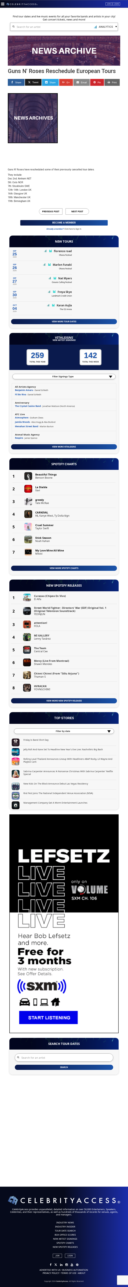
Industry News (65, 1222)
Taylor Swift (42, 528)
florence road (63, 251)
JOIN (57, 1256)
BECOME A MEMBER (64, 222)
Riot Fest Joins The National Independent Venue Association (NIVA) (58, 793)
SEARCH (64, 1067)
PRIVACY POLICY (51, 1273)
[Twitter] (56, 1265)
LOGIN (70, 1256)
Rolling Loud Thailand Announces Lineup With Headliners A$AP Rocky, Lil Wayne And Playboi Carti (67, 760)
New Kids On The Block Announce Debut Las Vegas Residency (55, 783)
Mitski (38, 553)
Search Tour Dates (64, 1043)
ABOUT (81, 1273)
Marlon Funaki (62, 264)
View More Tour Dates (64, 321)
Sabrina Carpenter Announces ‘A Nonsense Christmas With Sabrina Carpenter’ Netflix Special (68, 773)
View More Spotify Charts (64, 568)
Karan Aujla (64, 305)
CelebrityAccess (62, 1281)
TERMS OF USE (68, 1273)
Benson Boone (43, 477)
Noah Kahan (42, 541)
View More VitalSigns (64, 446)
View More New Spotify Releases (64, 700)
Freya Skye (65, 292)
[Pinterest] (77, 1265)
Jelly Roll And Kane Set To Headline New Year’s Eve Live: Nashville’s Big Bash (63, 749)
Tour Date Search (65, 1230)
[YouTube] (72, 1265)
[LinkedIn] (61, 1265)
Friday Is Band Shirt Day (36, 739)
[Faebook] (51, 1265)
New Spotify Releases (64, 585)
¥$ (36, 515)
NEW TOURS (64, 241)
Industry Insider (65, 1226)
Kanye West (46, 515)
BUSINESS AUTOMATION (75, 1269)
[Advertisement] (64, 153)
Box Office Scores (65, 1234)
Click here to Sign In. (73, 229)
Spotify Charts (64, 464)
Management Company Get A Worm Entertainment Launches (55, 802)
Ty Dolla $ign (61, 515)
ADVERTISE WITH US (50, 1269)
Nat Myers (65, 278)
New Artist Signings (64, 340)
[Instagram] (66, 1265)
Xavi (37, 490)
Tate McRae (42, 503)
